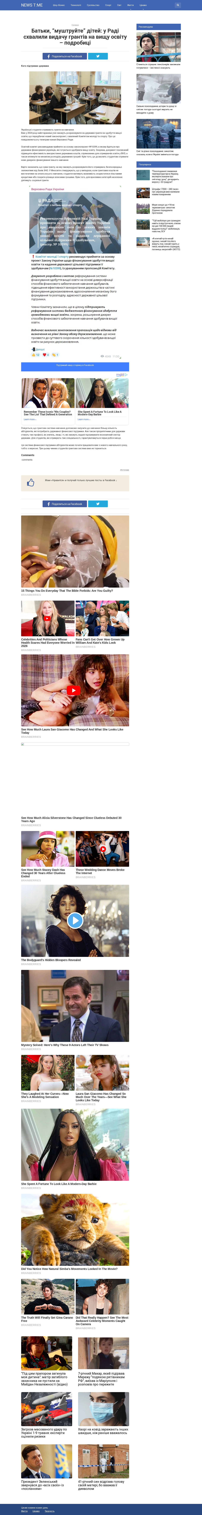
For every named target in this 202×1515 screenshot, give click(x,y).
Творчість (50, 1511)
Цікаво (143, 5)
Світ (119, 5)
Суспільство (93, 5)
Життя (130, 5)
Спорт (108, 5)
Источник (124, 470)
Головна (75, 25)
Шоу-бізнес (59, 5)
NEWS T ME (31, 5)
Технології (76, 5)
